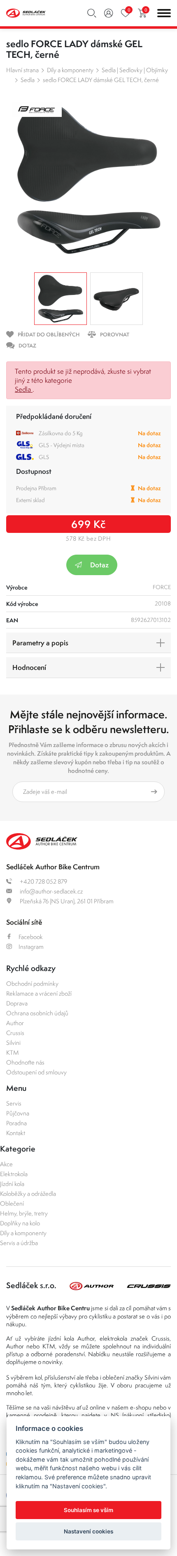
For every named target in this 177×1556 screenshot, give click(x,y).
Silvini (13, 1042)
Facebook (31, 937)
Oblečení (12, 1203)
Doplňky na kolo (20, 1223)
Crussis (15, 1033)
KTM (12, 1052)
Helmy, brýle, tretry (24, 1213)
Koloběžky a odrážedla (28, 1193)
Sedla (28, 80)
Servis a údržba (19, 1243)
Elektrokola (14, 1174)
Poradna (16, 1123)
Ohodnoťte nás (25, 1062)
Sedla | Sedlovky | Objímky (135, 70)
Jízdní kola (12, 1184)
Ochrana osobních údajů (37, 1013)
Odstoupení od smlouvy (36, 1072)
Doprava (17, 1003)
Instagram (31, 947)
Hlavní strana (22, 70)
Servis (13, 1103)
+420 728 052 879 (43, 881)
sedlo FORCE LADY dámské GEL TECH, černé (101, 80)
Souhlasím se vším (88, 1510)
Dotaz (99, 564)
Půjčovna (17, 1113)
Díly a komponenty (70, 70)
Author (15, 1023)
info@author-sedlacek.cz (51, 891)
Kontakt (15, 1133)
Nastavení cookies (88, 1531)
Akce (6, 1164)
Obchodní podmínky (32, 983)
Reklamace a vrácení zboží (39, 993)
